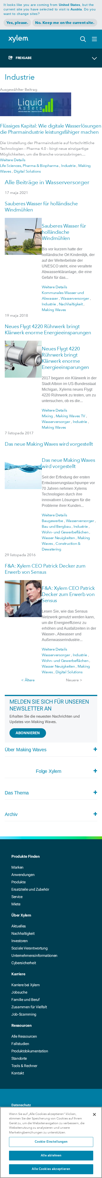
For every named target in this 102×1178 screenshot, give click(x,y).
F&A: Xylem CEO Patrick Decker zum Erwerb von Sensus (45, 569)
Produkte (18, 882)
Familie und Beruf (25, 999)
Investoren (19, 941)
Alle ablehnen (51, 1155)
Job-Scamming (23, 1014)
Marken (17, 867)
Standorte (19, 1058)
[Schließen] (94, 1114)
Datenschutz (21, 1105)
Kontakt (17, 1073)
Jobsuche (19, 992)
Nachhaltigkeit (23, 933)
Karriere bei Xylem (25, 985)
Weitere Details (12, 160)
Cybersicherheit (23, 963)
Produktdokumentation (29, 1051)
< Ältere (27, 680)
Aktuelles (18, 926)
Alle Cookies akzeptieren (51, 1169)
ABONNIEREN (28, 733)
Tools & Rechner (24, 1065)
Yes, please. (17, 22)
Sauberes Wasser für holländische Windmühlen (64, 232)
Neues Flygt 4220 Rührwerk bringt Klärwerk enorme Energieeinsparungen (48, 329)
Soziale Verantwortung (29, 948)
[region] (51, 1142)
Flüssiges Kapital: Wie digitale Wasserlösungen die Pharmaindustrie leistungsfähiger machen (50, 129)
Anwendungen (22, 874)
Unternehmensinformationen (34, 955)
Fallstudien (20, 1043)
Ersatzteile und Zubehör (30, 889)
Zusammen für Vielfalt (29, 1007)
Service (17, 896)
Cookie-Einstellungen (51, 1141)
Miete (15, 904)
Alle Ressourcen (24, 1036)
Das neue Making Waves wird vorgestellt (49, 444)
